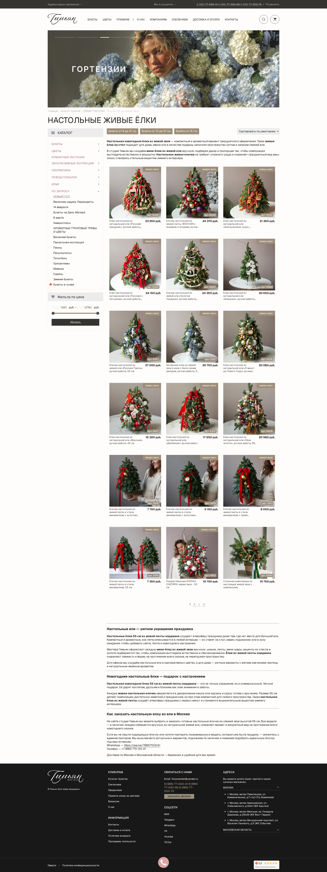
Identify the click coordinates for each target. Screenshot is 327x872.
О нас (141, 19)
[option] (163, 68)
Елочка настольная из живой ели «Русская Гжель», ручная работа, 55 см (126, 368)
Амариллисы (62, 223)
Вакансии (113, 801)
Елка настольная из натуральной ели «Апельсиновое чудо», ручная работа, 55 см (236, 225)
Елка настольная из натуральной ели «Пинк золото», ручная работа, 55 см (239, 441)
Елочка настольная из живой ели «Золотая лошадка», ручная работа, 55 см (181, 297)
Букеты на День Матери (69, 212)
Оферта (52, 865)
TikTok (167, 842)
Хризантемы (61, 263)
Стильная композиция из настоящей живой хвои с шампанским (237, 584)
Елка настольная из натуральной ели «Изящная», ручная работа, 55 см (239, 297)
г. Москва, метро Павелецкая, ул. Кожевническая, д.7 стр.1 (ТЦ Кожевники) (250, 796)
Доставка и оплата (206, 19)
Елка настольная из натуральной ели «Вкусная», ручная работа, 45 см (126, 440)
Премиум (122, 19)
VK (165, 831)
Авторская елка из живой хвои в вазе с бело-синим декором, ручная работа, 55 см (182, 369)
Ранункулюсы (62, 253)
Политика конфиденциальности (80, 865)
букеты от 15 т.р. (186, 131)
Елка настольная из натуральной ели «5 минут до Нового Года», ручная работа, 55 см (239, 369)
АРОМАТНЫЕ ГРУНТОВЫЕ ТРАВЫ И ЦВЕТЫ (75, 230)
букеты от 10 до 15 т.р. (156, 131)
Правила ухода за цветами (123, 795)
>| (204, 604)
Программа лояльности (122, 841)
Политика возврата (119, 835)
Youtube (168, 836)
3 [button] (110, 37)
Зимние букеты (63, 279)
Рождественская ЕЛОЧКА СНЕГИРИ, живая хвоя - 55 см (181, 584)
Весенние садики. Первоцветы (73, 202)
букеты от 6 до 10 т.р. (122, 131)
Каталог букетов (118, 778)
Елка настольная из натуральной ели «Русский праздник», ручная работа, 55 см (125, 225)
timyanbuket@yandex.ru (185, 778)
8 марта (58, 217)
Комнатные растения (68, 157)
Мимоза (58, 269)
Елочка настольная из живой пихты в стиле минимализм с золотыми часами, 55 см (180, 514)
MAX (166, 814)
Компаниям (158, 19)
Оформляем (115, 790)
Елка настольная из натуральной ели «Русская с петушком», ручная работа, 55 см (126, 297)
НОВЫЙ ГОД (61, 196)
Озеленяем (180, 19)
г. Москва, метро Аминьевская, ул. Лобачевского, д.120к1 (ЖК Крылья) (248, 804)
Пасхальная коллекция (68, 242)
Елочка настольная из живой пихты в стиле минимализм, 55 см (122, 584)
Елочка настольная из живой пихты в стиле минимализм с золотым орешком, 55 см (123, 514)
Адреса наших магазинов (63, 4)
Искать (75, 322)
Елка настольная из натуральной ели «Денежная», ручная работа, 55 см (182, 441)
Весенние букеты (64, 237)
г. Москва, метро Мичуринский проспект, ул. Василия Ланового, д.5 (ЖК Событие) (252, 822)
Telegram (169, 819)
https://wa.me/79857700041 (142, 745)
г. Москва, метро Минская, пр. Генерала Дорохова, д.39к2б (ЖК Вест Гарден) (250, 813)
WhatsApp (169, 825)
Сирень (58, 274)
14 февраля (60, 207)
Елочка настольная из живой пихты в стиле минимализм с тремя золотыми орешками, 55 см (239, 514)
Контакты (231, 19)
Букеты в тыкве (63, 284)
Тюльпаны (60, 258)
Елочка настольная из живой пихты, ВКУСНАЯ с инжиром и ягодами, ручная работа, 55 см (182, 225)
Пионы (57, 247)
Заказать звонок (179, 796)
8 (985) (207, 4)
